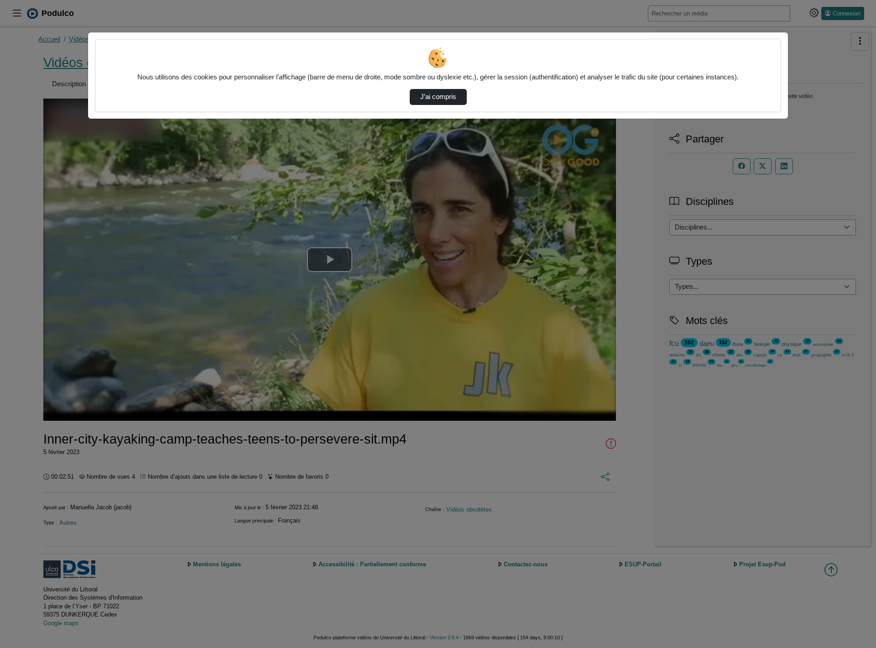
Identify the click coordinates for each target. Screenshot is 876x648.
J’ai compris (438, 96)
